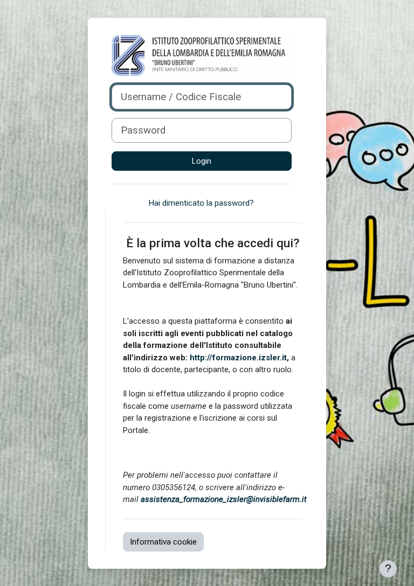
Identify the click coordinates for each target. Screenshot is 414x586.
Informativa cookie (163, 542)
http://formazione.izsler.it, (239, 357)
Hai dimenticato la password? (201, 203)
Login (201, 161)
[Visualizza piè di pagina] (388, 568)
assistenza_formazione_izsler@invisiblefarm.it (224, 499)
